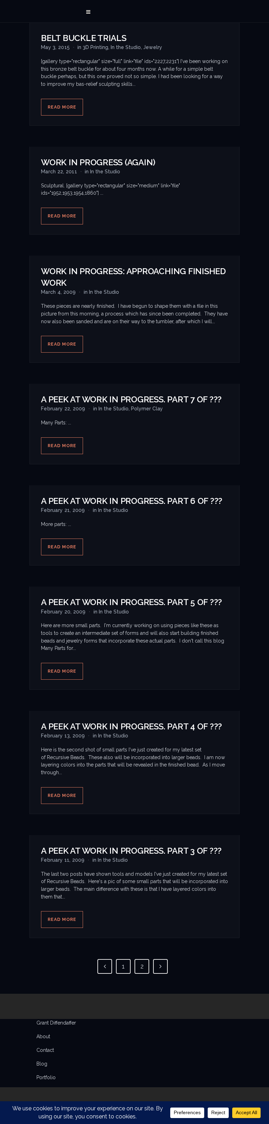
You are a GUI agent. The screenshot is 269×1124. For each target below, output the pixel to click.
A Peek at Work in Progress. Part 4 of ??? (131, 726)
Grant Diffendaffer (56, 1023)
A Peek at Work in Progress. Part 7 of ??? (131, 399)
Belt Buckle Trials (83, 38)
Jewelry (152, 47)
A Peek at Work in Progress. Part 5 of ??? (131, 602)
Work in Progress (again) (98, 162)
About (43, 1036)
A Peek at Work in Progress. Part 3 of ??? (131, 851)
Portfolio (46, 1077)
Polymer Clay (147, 408)
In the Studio (126, 47)
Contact (45, 1050)
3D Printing (95, 47)
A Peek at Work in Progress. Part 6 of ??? (131, 501)
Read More (62, 107)
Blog (41, 1064)
